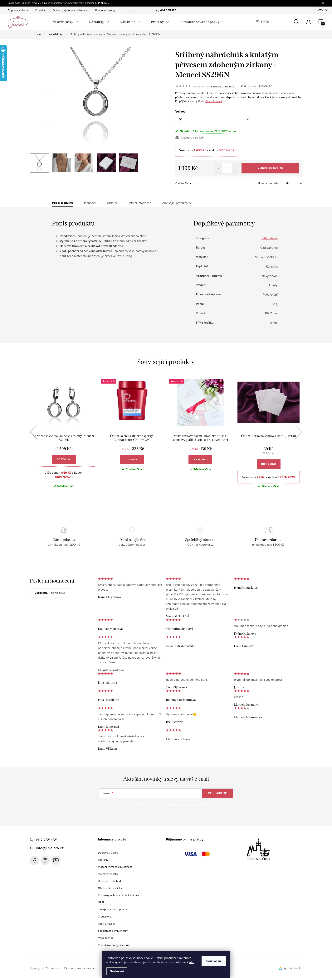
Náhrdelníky (269, 238)
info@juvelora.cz (50, 848)
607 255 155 (46, 840)
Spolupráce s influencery (113, 931)
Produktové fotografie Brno (114, 945)
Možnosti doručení (192, 137)
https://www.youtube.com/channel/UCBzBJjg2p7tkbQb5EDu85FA (56, 860)
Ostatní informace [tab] (139, 203)
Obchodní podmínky (110, 888)
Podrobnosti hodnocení (222, 86)
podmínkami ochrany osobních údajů (186, 804)
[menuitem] (65, 22)
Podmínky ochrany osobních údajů (118, 895)
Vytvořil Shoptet (292, 968)
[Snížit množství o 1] (219, 168)
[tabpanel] (64, 436)
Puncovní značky (105, 10)
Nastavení (117, 971)
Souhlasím (213, 961)
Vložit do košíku (270, 168)
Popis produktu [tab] (62, 203)
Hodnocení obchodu (110, 881)
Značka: (184, 183)
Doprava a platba (18, 10)
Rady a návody (106, 924)
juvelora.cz (45, 860)
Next (298, 432)
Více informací (213, 101)
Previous (33, 432)
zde (191, 962)
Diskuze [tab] (112, 203)
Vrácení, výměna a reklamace (70, 10)
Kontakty (40, 10)
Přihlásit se (217, 793)
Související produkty (174, 203)
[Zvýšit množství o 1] (235, 168)
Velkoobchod (106, 938)
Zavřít (196, 181)
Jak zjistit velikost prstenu (113, 909)
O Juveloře (104, 916)
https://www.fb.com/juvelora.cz (34, 860)
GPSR (101, 902)
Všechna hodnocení (50, 593)
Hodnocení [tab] (90, 203)
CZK (320, 10)
